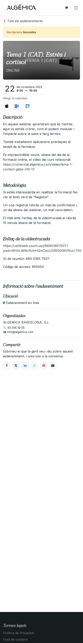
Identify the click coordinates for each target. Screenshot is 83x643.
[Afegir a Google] (27, 106)
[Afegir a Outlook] (17, 106)
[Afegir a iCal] (7, 106)
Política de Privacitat (18, 633)
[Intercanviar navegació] (76, 7)
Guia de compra (15, 639)
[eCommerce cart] (66, 8)
